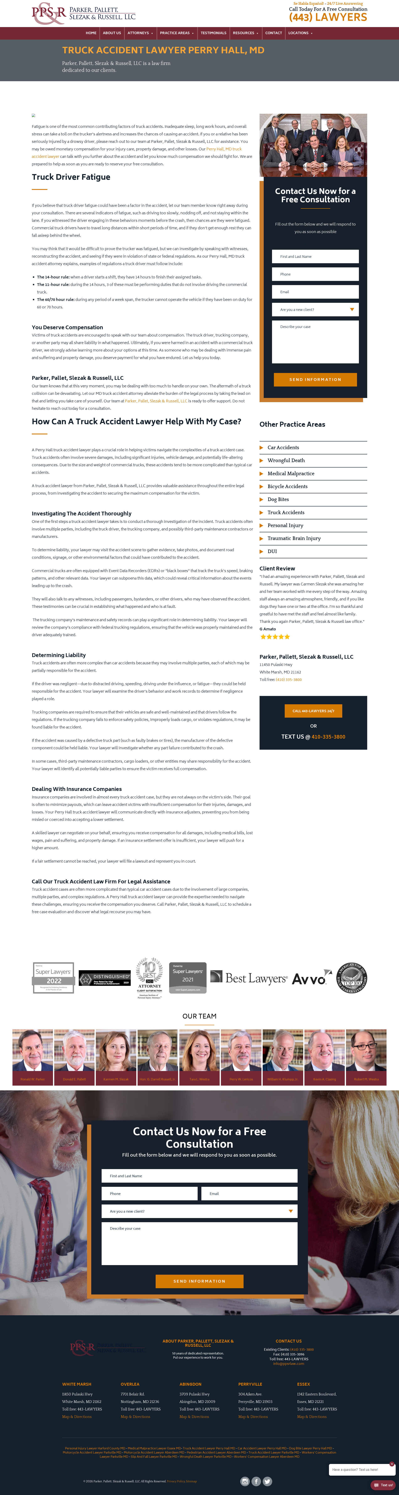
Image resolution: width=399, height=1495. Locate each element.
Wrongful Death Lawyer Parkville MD (206, 1457)
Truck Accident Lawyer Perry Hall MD (209, 1448)
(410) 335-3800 (289, 680)
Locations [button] (298, 33)
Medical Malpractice (291, 473)
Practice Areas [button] (175, 33)
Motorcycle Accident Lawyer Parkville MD (92, 1452)
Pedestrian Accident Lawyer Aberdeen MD (216, 1452)
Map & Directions (77, 1417)
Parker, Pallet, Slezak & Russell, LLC (156, 401)
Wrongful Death (286, 460)
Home (91, 33)
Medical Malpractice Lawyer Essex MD (154, 1448)
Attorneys (138, 33)
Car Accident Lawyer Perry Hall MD (262, 1448)
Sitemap (191, 1481)
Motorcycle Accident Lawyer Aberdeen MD (154, 1452)
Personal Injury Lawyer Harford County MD (95, 1448)
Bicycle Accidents (288, 486)
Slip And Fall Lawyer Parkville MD (154, 1457)
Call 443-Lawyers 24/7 (313, 711)
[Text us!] (383, 1486)
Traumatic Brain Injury (294, 538)
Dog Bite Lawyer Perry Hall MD (310, 1448)
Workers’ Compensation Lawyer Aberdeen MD (266, 1457)
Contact (273, 33)
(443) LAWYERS (328, 18)
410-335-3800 (328, 737)
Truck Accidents (286, 512)
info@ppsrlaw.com (288, 1364)
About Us (112, 33)
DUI (272, 551)
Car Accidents (283, 447)
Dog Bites (278, 499)
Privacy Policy (176, 1481)
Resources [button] (243, 33)
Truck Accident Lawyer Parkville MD (274, 1452)
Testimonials (214, 33)
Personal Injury (285, 525)
